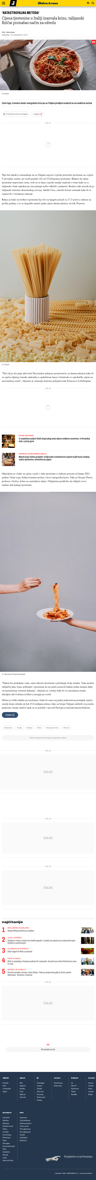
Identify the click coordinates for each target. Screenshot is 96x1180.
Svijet (4, 1086)
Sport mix (23, 1097)
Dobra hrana (6, 1138)
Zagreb (5, 1092)
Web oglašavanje (25, 1129)
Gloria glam (6, 1143)
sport (22, 1078)
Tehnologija (40, 1083)
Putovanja (40, 1094)
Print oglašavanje (25, 1132)
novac (57, 1078)
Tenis (21, 1092)
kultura (74, 1078)
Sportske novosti (8, 1126)
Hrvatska (5, 1083)
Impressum (23, 1118)
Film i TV (74, 1086)
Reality (90, 1094)
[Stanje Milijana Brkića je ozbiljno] (87, 930)
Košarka (22, 1089)
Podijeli (36, 114)
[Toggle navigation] (3, 3)
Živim (4, 1149)
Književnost (75, 1089)
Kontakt (22, 1135)
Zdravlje (39, 1089)
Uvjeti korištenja (25, 1120)
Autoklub (6, 1132)
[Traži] (93, 3)
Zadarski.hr (6, 1152)
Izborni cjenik (24, 1126)
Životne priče (41, 1097)
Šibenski (5, 1155)
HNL (21, 1083)
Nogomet (23, 1086)
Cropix (5, 1158)
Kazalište (74, 1094)
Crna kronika (7, 1089)
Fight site (23, 1094)
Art (72, 1083)
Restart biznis (58, 1083)
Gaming (39, 1100)
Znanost (39, 1086)
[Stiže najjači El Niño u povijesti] (87, 951)
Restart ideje (58, 1086)
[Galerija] (48, 65)
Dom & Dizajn (7, 1135)
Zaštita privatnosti (25, 1123)
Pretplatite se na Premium (78, 1156)
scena (91, 1078)
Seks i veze (40, 1092)
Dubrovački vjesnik (9, 1146)
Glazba (73, 1092)
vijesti (6, 1078)
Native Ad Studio (8, 1160)
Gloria (4, 1140)
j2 (38, 1078)
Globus (5, 1129)
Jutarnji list (6, 1118)
